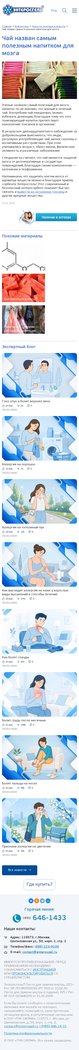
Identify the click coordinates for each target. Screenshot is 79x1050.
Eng (54, 10)
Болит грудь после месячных (24, 720)
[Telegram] (42, 900)
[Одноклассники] (36, 900)
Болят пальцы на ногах (19, 783)
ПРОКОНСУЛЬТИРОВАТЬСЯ (32, 973)
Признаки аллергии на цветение (26, 846)
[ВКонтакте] (31, 900)
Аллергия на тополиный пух (23, 527)
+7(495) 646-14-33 (52, 1026)
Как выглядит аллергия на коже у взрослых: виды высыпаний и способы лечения (35, 592)
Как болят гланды (15, 657)
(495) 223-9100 (47, 946)
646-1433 (49, 918)
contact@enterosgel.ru (39, 952)
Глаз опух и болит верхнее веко (26, 401)
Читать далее (9, 409)
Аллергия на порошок (18, 464)
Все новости (19, 870)
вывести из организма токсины (40, 192)
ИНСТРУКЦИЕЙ (44, 970)
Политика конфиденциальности (28, 1033)
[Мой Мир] (48, 900)
